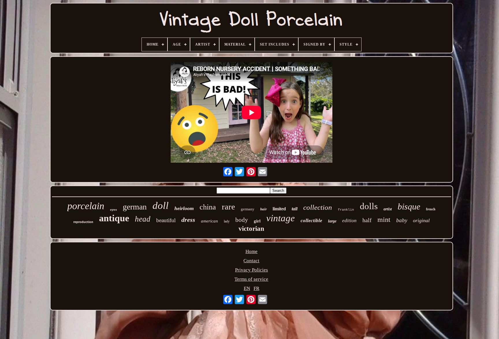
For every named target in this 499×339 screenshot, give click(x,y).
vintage (280, 218)
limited (279, 208)
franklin (346, 209)
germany (247, 209)
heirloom (184, 208)
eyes (113, 209)
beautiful (166, 220)
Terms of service (251, 279)
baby (401, 220)
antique (114, 218)
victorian (251, 228)
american (209, 221)
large (332, 221)
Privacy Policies (251, 270)
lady (227, 221)
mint (383, 219)
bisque (409, 206)
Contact (251, 260)
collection (317, 207)
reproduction (83, 222)
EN (247, 288)
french (430, 209)
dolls (369, 206)
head (142, 219)
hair (263, 209)
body (241, 219)
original (421, 220)
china (208, 207)
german (135, 206)
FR (256, 288)
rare (228, 206)
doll (160, 205)
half (367, 220)
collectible (311, 220)
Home (251, 251)
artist (387, 209)
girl (257, 221)
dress (188, 219)
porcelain (85, 206)
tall (294, 208)
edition (349, 220)
